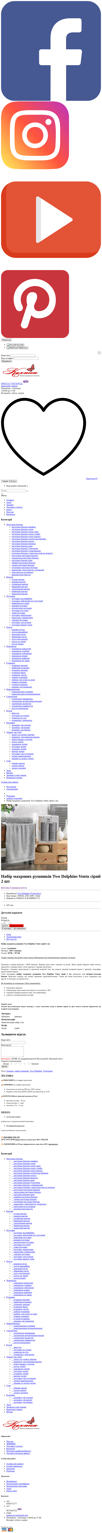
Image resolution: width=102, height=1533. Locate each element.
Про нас (10, 512)
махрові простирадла (21, 575)
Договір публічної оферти (18, 1453)
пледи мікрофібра (20, 632)
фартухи (15, 713)
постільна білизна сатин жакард (26, 536)
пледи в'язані (18, 644)
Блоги (9, 509)
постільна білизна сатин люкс (25, 532)
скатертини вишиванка (22, 699)
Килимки (10, 723)
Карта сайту (11, 1491)
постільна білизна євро (22, 560)
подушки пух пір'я (20, 610)
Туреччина (48, 1071)
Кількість (5, 920)
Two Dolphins (36, 1071)
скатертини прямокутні (22, 706)
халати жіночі (18, 766)
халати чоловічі (19, 768)
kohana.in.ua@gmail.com (17, 1515)
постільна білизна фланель (24, 544)
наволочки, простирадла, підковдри (28, 570)
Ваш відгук (6, 1045)
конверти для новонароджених (26, 737)
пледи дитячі (17, 742)
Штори (9, 773)
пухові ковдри (18, 579)
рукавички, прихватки (22, 720)
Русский (19, 345)
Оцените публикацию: (11, 1061)
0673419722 (17, 383)
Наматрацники (13, 689)
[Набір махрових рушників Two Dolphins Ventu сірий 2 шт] (34, 870)
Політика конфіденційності (18, 1451)
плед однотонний (20, 639)
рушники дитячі (19, 749)
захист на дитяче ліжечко (23, 735)
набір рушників (22, 1071)
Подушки (10, 596)
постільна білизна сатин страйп (26, 534)
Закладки (10, 1468)
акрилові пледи (19, 634)
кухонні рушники (20, 684)
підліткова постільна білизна (25, 567)
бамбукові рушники (20, 668)
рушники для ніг (19, 675)
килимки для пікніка (21, 730)
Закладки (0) (91, 478)
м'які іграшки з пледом (22, 739)
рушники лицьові (20, 670)
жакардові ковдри (20, 594)
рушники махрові (20, 665)
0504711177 (6, 383)
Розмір (4, 918)
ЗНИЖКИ (11, 1444)
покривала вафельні (21, 658)
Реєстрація (11, 787)
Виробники (11, 1481)
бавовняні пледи (19, 637)
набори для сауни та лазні (23, 680)
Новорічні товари (14, 778)
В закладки (6, 928)
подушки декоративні (21, 615)
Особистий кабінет (15, 1464)
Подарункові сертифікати (17, 1484)
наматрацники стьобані (22, 692)
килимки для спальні (21, 725)
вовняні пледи (18, 629)
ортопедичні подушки (22, 608)
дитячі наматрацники (21, 756)
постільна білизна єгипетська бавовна (29, 539)
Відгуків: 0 (6, 887)
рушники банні (19, 672)
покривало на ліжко (21, 661)
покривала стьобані (20, 651)
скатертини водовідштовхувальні (27, 701)
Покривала (11, 646)
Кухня (9, 711)
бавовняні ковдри (20, 587)
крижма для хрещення (22, 687)
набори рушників (19, 677)
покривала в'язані (20, 656)
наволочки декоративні (22, 618)
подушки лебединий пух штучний (27, 601)
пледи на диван (19, 641)
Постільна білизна (14, 524)
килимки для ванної (21, 727)
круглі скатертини (20, 708)
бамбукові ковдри (19, 591)
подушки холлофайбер (22, 598)
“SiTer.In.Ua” (18, 1527)
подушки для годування (22, 754)
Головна (10, 500)
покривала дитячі (19, 744)
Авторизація (12, 789)
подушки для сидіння (21, 622)
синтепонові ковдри (21, 589)
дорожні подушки (20, 620)
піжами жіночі (18, 763)
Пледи (9, 627)
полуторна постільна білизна (25, 555)
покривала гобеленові (22, 653)
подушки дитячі (19, 746)
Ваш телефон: (7, 358)
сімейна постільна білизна (23, 563)
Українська (22, 348)
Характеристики (13, 937)
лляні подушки (18, 613)
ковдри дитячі (18, 751)
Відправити (6, 361)
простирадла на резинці (22, 572)
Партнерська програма (16, 1486)
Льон (8, 770)
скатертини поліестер (21, 703)
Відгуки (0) (11, 939)
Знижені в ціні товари (16, 775)
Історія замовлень (14, 1466)
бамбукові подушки (20, 603)
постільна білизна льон (22, 546)
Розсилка (10, 1471)
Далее (4, 1066)
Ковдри (9, 577)
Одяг (8, 761)
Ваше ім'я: (5, 355)
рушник (10, 1071)
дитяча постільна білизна (23, 565)
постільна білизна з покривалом (26, 551)
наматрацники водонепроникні (26, 694)
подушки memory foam (22, 625)
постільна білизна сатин (22, 529)
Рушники (10, 663)
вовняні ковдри (19, 582)
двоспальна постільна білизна (25, 558)
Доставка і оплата (14, 507)
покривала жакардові (21, 649)
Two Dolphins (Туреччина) (29, 893)
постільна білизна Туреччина (25, 548)
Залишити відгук (19, 887)
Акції (8, 502)
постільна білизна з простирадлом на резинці (32, 553)
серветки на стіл (19, 718)
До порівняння (19, 928)
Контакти (10, 514)
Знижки (10, 505)
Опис (8, 934)
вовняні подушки (19, 606)
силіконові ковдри (20, 584)
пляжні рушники (19, 682)
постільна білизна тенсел (23, 541)
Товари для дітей (14, 732)
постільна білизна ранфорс (24, 527)
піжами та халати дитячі (23, 758)
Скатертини (11, 696)
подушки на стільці (20, 715)
